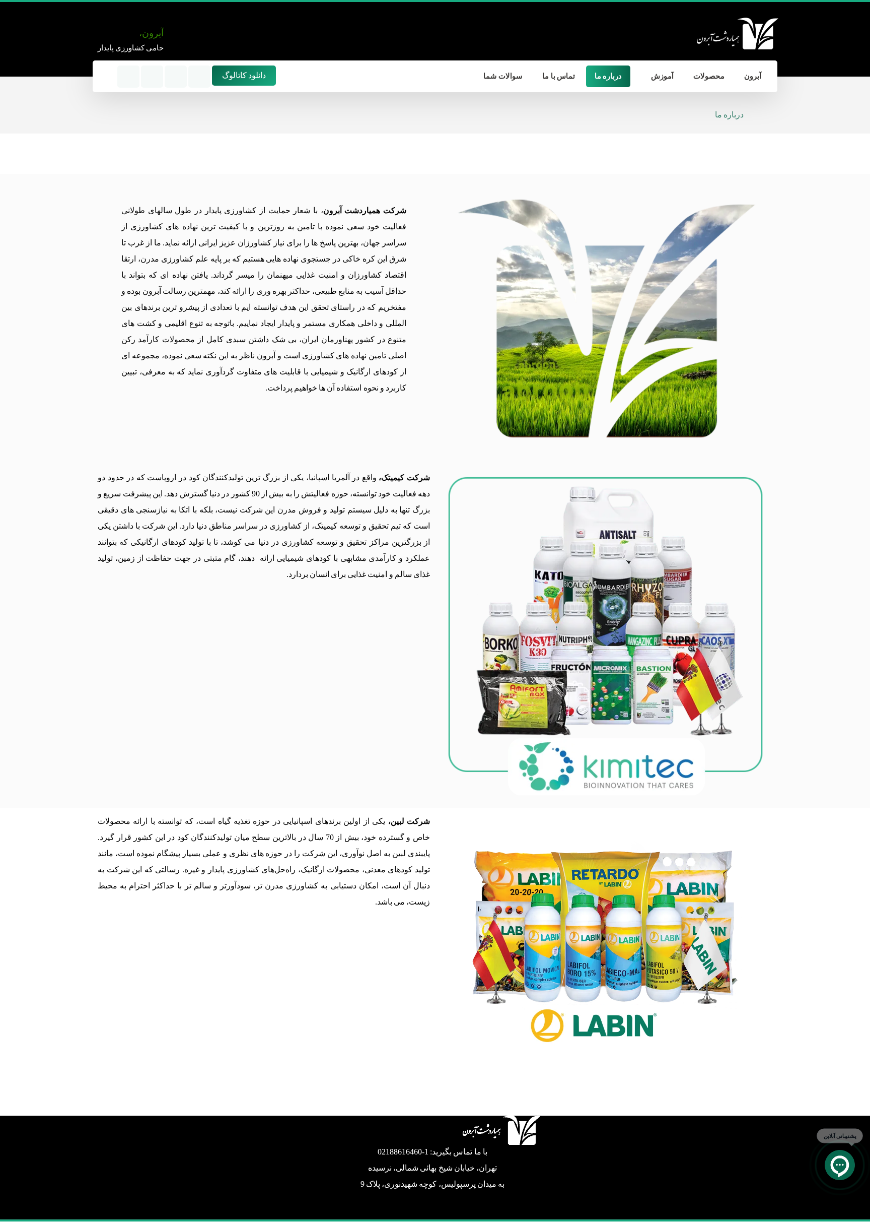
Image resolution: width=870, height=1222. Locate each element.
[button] (104, 76)
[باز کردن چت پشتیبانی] (840, 1165)
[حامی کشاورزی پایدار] (736, 33)
